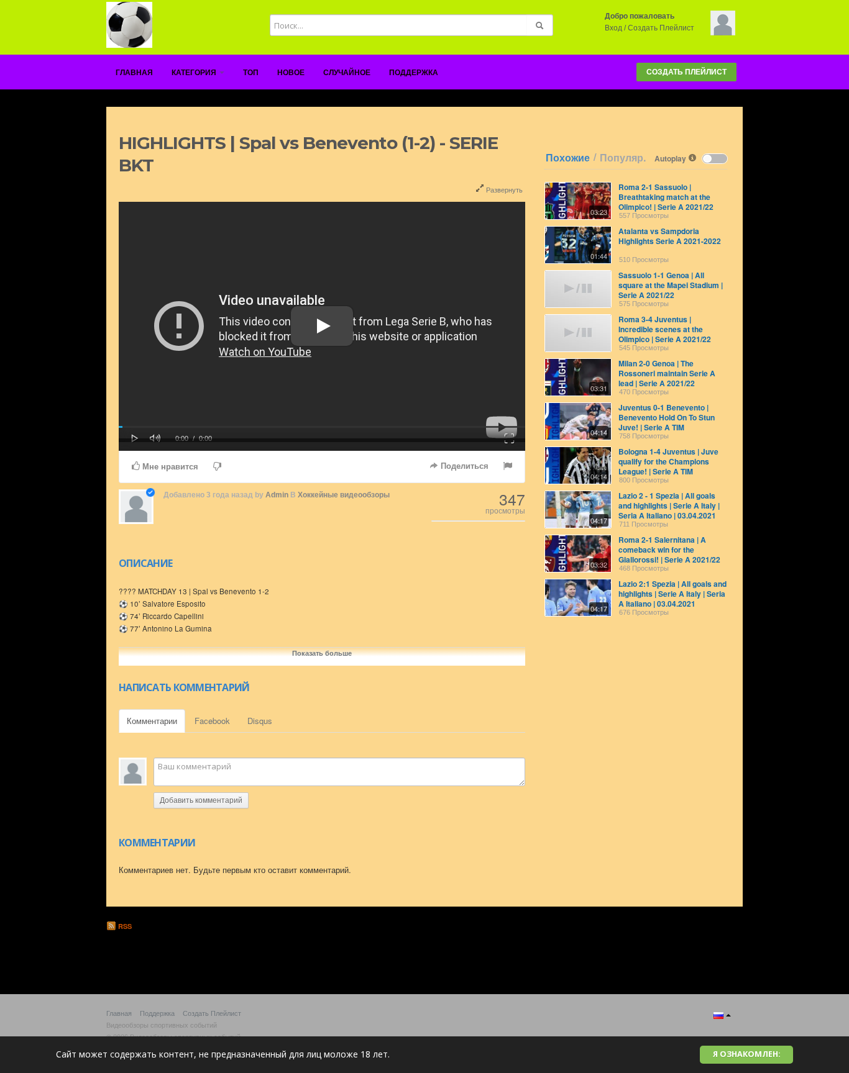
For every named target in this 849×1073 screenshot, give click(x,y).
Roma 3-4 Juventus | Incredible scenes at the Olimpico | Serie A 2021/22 (664, 329)
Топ (251, 72)
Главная (134, 72)
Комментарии (152, 721)
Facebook (212, 721)
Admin (276, 495)
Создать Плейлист (661, 28)
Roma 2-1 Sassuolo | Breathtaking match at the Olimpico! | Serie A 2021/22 (666, 196)
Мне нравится (169, 466)
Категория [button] (195, 72)
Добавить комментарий (201, 800)
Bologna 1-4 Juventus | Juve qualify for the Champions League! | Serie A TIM (668, 461)
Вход (613, 28)
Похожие (568, 158)
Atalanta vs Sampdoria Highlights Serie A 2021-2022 (669, 236)
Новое (291, 72)
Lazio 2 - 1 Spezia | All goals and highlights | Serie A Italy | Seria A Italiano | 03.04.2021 (669, 505)
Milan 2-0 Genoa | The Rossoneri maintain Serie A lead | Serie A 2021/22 (666, 373)
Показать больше (322, 653)
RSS (124, 926)
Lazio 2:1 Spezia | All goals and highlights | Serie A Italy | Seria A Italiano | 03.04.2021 (672, 593)
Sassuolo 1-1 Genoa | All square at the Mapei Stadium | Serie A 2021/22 (670, 285)
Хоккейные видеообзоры (344, 495)
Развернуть (503, 189)
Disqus (259, 721)
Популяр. (623, 158)
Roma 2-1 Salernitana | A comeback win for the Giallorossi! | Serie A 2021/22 (669, 549)
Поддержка (413, 72)
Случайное (346, 72)
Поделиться (463, 466)
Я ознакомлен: (747, 1054)
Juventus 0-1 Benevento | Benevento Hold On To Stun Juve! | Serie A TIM (666, 417)
